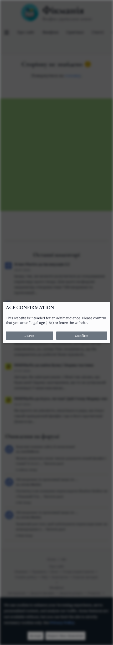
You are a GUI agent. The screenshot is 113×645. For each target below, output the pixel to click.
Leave (29, 336)
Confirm (82, 336)
